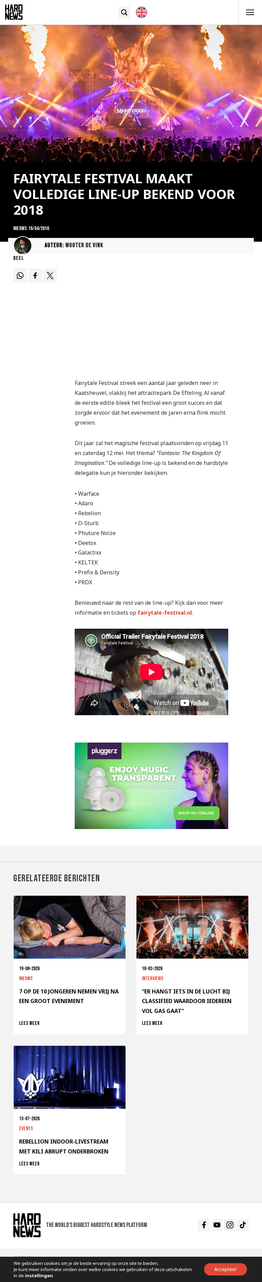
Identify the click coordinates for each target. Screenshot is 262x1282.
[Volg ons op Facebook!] (204, 1225)
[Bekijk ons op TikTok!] (243, 1225)
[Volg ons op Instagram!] (230, 1225)
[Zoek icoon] (124, 12)
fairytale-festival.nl (164, 612)
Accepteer (225, 1269)
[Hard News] (14, 11)
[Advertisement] (151, 319)
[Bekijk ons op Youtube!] (217, 1225)
